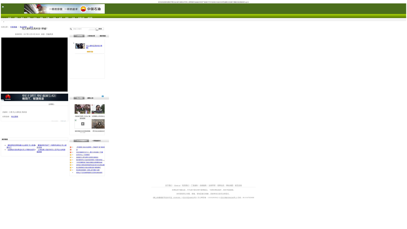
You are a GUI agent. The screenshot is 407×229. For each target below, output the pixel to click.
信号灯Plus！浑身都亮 (83, 155)
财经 (193, 2)
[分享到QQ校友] (63, 104)
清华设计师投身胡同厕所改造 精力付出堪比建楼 (90, 165)
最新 (16, 18)
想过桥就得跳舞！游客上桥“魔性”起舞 (88, 170)
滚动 (162, 2)
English (246, 2)
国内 (165, 2)
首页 (159, 2)
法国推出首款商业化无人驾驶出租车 (21, 150)
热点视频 (80, 98)
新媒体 (242, 2)
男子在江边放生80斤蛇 (100, 131)
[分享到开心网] (66, 104)
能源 (205, 2)
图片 (232, 2)
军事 (172, 2)
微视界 (90, 18)
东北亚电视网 (11, 22)
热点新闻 (23, 27)
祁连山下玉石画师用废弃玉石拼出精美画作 (89, 172)
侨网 (190, 2)
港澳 (181, 2)
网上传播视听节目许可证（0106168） (167, 197)
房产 (202, 2)
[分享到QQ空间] (59, 104)
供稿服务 (203, 185)
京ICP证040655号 (189, 197)
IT (208, 2)
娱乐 (219, 2)
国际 (168, 2)
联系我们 (185, 185)
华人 (187, 2)
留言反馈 (238, 185)
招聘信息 (220, 185)
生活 (229, 2)
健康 (225, 2)
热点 (22, 18)
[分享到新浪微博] (56, 104)
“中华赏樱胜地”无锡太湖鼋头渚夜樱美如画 (89, 162)
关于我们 (168, 185)
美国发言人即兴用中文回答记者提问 (87, 157)
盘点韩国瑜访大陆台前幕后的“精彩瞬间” (88, 167)
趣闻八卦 (90, 98)
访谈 (238, 2)
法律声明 (212, 185)
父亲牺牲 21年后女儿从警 (99, 116)
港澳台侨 (81, 18)
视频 (235, 2)
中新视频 (13, 27)
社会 (175, 2)
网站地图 (229, 185)
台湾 (184, 2)
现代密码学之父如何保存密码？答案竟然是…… (90, 160)
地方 (178, 2)
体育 (222, 2)
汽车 (210, 2)
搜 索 (100, 29)
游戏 (213, 2)
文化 (216, 2)
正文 (31, 27)
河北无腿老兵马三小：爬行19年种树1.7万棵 (89, 152)
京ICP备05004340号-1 (229, 197)
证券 (199, 2)
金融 (196, 2)
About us (177, 185)
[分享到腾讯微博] (61, 104)
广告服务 (194, 185)
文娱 (54, 18)
